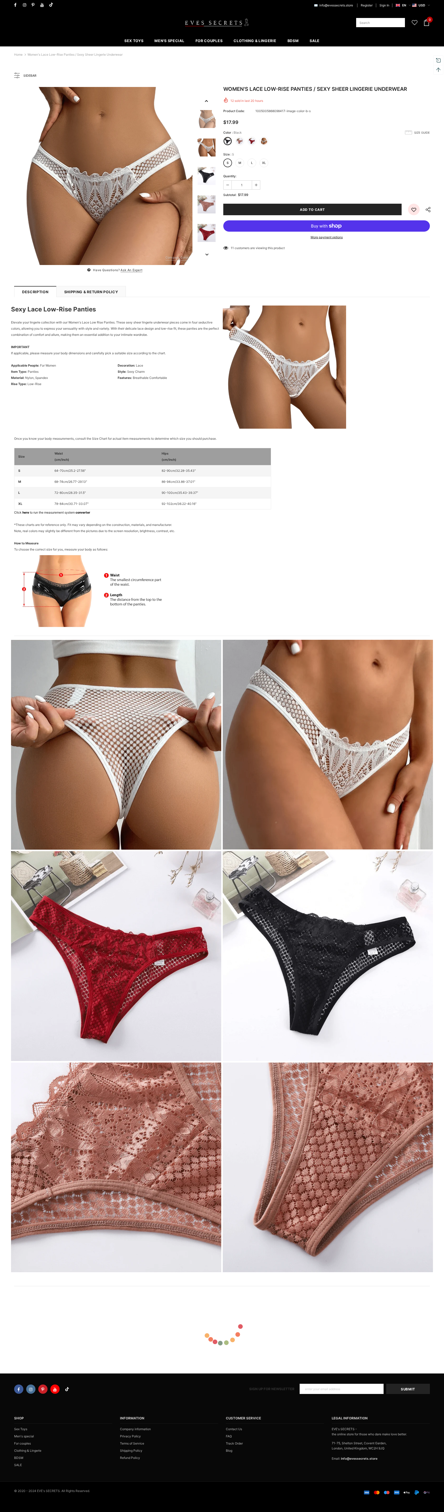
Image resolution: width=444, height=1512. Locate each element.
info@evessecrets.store (336, 5)
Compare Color (177, 257)
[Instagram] (26, 5)
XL (264, 163)
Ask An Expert (131, 270)
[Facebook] (17, 5)
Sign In (384, 5)
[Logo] (217, 22)
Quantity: (229, 176)
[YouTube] (43, 5)
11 (232, 248)
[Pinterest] (35, 5)
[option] (103, 176)
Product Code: (234, 111)
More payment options (327, 237)
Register (367, 5)
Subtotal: (229, 195)
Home (18, 54)
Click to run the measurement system (52, 512)
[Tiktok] (52, 5)
